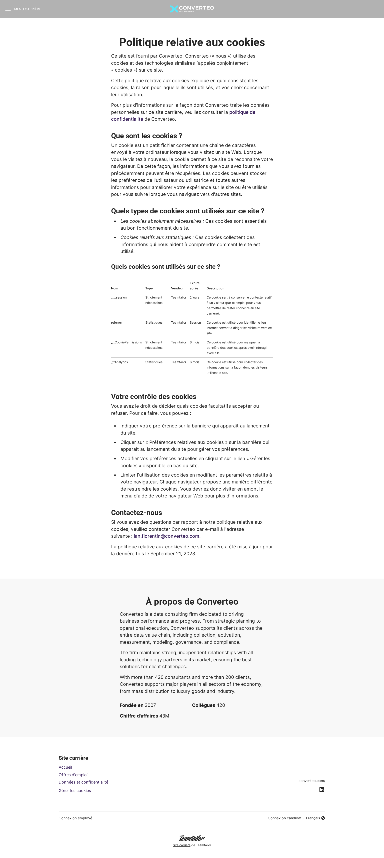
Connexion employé (75, 818)
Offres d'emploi (73, 774)
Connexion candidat (285, 818)
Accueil (65, 767)
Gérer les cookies (75, 790)
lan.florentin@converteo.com (166, 536)
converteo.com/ (311, 780)
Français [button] (315, 818)
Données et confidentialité (83, 782)
